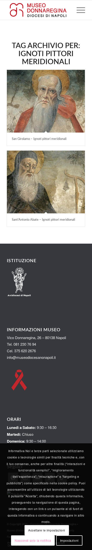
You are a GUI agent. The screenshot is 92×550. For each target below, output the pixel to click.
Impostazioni (69, 540)
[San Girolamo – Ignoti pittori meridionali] (46, 101)
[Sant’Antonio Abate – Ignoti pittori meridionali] (46, 182)
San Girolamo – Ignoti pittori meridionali (40, 139)
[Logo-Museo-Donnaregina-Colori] (38, 10)
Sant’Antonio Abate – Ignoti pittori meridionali (44, 219)
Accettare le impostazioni (46, 530)
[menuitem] (78, 10)
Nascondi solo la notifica (33, 540)
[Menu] (78, 10)
